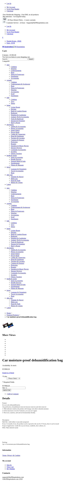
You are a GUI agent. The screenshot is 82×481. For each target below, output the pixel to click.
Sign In (9, 465)
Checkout (10, 11)
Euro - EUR (11, 43)
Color (4, 376)
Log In (9, 3)
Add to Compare (13, 394)
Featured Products (13, 315)
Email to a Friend (8, 373)
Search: (4, 59)
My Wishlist (11, 469)
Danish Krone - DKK (14, 41)
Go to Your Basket (13, 9)
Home (9, 313)
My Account (11, 7)
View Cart (10, 467)
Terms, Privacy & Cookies (11, 455)
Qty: (3, 388)
